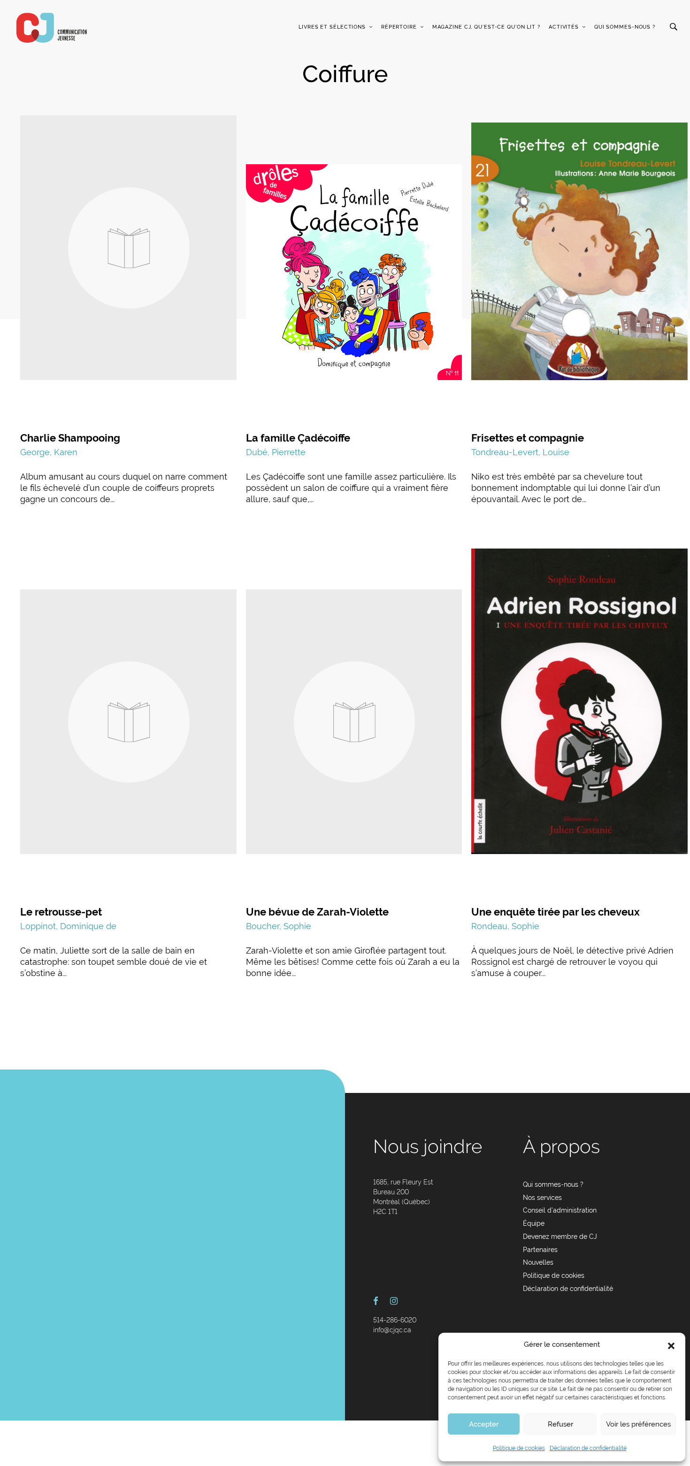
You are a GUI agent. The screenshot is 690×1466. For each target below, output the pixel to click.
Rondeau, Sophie (505, 926)
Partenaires (540, 1249)
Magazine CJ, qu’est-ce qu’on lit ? (486, 27)
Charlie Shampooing (70, 438)
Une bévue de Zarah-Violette (317, 912)
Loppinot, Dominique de (68, 926)
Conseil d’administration (560, 1210)
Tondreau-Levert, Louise (520, 452)
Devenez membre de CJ (560, 1236)
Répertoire (399, 27)
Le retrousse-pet (61, 912)
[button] (671, 1345)
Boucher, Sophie (278, 926)
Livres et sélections (332, 27)
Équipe (533, 1223)
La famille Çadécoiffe (298, 438)
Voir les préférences (638, 1424)
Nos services (542, 1197)
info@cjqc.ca (392, 1330)
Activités (564, 27)
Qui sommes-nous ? (624, 27)
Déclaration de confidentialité (588, 1448)
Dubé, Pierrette (276, 452)
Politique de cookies (519, 1448)
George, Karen (48, 452)
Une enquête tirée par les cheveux (555, 912)
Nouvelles (538, 1262)
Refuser (560, 1424)
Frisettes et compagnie (527, 438)
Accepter (483, 1424)
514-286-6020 (394, 1320)
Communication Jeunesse (51, 28)
